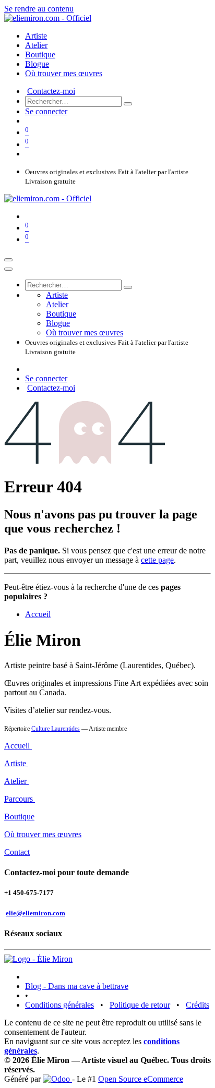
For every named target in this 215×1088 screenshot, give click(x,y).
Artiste (16, 763)
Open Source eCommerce (140, 1078)
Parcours (19, 798)
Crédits (197, 1004)
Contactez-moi (51, 91)
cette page (157, 559)
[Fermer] (8, 269)
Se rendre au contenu (39, 8)
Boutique (19, 816)
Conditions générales (59, 1004)
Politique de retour (140, 1004)
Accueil (38, 614)
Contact (17, 852)
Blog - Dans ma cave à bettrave (76, 986)
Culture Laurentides (55, 728)
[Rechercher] (128, 103)
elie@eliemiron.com (35, 913)
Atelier (16, 781)
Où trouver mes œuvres (42, 834)
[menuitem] (36, 35)
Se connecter (46, 111)
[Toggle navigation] (8, 259)
